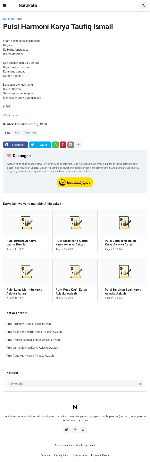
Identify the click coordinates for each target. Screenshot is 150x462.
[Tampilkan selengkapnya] (78, 144)
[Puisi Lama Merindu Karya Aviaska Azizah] (25, 271)
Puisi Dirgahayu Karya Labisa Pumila (21, 242)
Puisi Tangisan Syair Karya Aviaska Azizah (123, 291)
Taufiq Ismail (11, 115)
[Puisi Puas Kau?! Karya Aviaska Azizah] (75, 271)
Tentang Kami (61, 455)
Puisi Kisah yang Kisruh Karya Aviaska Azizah (72, 242)
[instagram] (75, 429)
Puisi (19, 18)
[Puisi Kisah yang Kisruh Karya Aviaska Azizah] (75, 222)
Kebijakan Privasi (100, 455)
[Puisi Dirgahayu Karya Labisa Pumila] (25, 222)
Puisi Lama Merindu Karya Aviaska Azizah (24, 291)
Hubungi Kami (79, 455)
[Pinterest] (63, 144)
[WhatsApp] (55, 144)
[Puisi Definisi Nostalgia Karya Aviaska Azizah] (124, 222)
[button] (4, 5)
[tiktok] (83, 429)
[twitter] (66, 429)
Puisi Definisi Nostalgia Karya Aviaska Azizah (121, 242)
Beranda (8, 18)
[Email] (70, 144)
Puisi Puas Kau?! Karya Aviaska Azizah (71, 291)
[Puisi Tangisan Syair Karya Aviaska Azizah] (124, 271)
